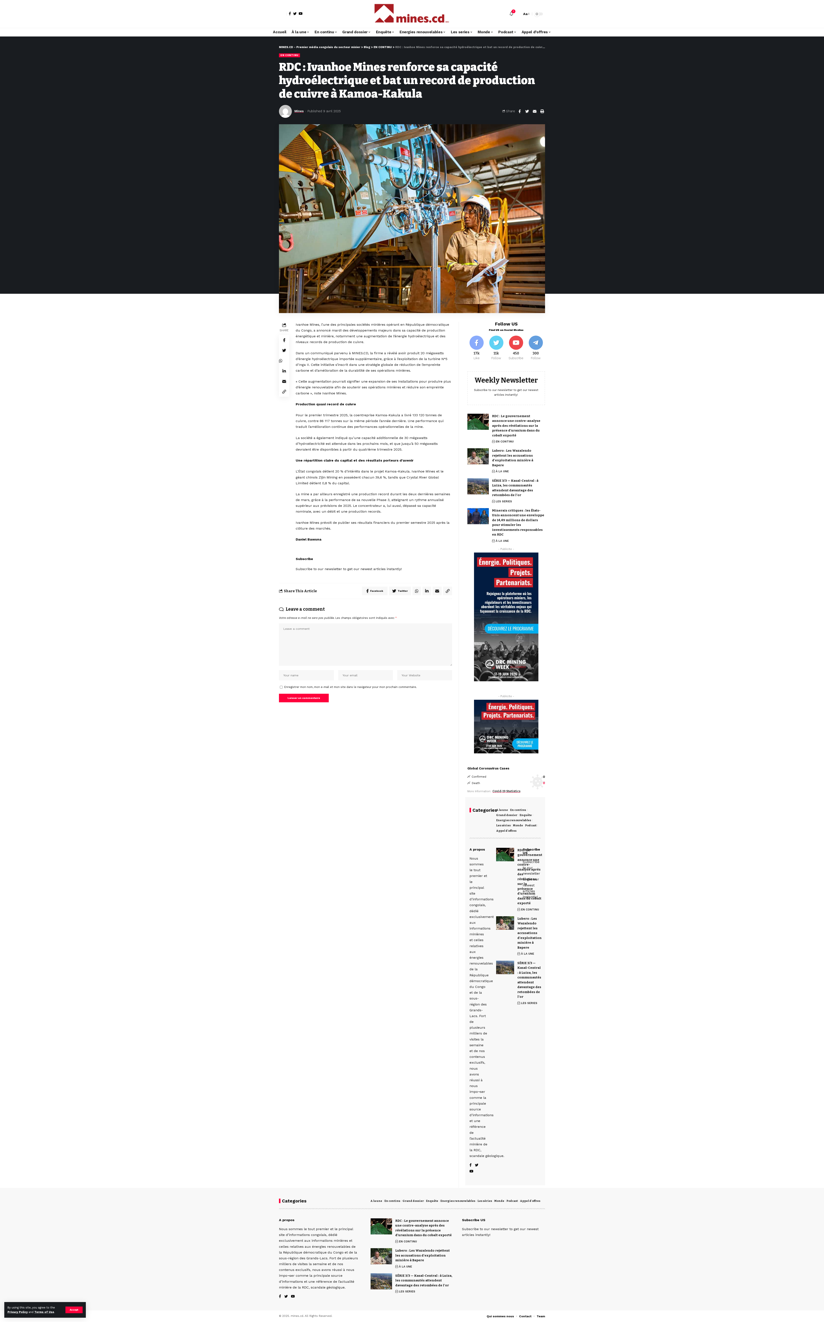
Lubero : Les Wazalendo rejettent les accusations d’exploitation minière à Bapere (422, 1255)
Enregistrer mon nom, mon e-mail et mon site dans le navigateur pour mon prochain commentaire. (350, 687)
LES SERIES (504, 501)
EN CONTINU (289, 55)
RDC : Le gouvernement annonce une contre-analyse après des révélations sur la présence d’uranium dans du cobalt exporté (516, 425)
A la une (502, 810)
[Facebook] (290, 13)
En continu (518, 810)
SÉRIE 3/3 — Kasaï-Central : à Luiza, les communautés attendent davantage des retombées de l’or (423, 1280)
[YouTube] (301, 13)
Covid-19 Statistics (506, 791)
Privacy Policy (18, 1312)
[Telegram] (535, 348)
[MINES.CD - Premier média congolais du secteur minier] (412, 14)
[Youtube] (516, 348)
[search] (518, 14)
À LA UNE (502, 471)
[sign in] (283, 14)
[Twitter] (295, 13)
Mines (299, 111)
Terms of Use (44, 1312)
